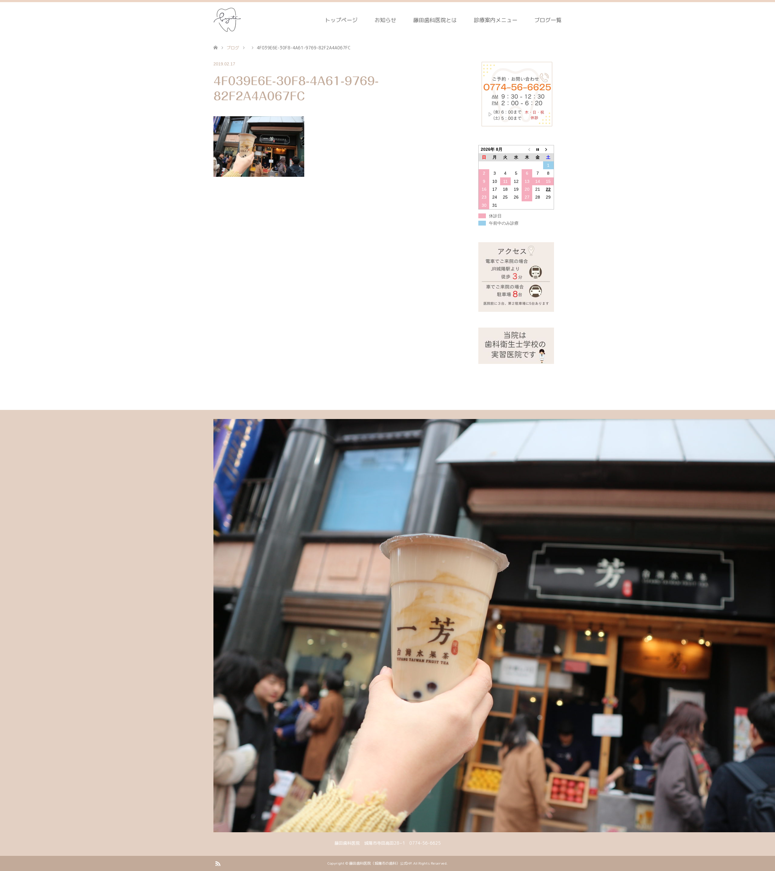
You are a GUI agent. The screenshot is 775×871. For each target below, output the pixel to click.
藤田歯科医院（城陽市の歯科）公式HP (380, 863)
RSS (217, 863)
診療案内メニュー (495, 20)
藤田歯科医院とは (435, 20)
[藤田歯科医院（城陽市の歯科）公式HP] (227, 20)
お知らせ (385, 20)
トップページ (341, 20)
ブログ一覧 (548, 20)
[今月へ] (537, 149)
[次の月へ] (548, 149)
